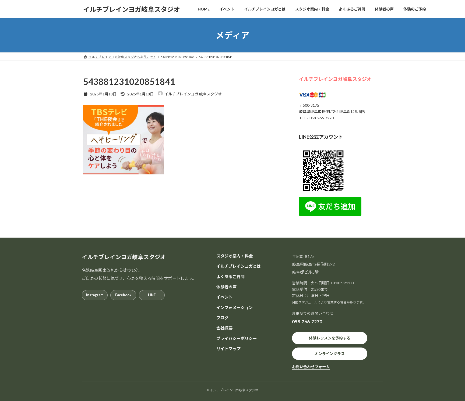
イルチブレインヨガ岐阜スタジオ (335, 79)
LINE (152, 295)
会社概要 (224, 327)
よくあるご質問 (230, 276)
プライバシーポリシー (236, 338)
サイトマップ (228, 348)
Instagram (94, 295)
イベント (224, 297)
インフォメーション (234, 307)
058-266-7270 (307, 321)
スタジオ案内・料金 (234, 255)
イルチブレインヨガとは (238, 266)
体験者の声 (226, 286)
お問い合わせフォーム (311, 366)
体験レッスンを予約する (329, 338)
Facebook (123, 295)
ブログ (222, 317)
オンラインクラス (330, 353)
